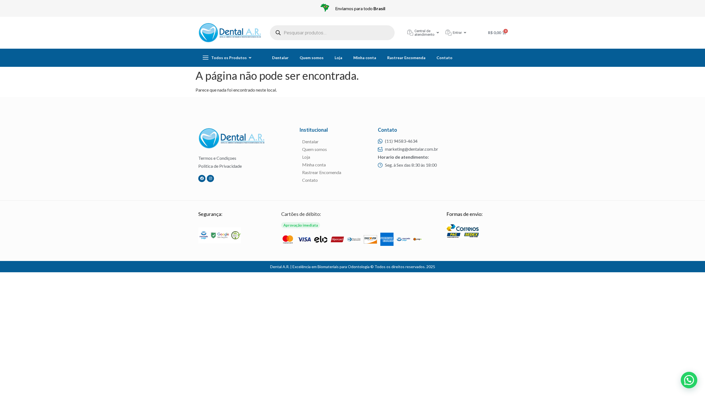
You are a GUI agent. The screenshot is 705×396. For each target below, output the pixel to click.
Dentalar (280, 57)
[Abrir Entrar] (465, 32)
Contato (444, 57)
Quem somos (312, 57)
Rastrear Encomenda (406, 57)
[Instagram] (210, 178)
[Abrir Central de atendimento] (438, 32)
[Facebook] (201, 178)
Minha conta (364, 57)
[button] (689, 380)
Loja (338, 57)
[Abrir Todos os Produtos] (250, 58)
